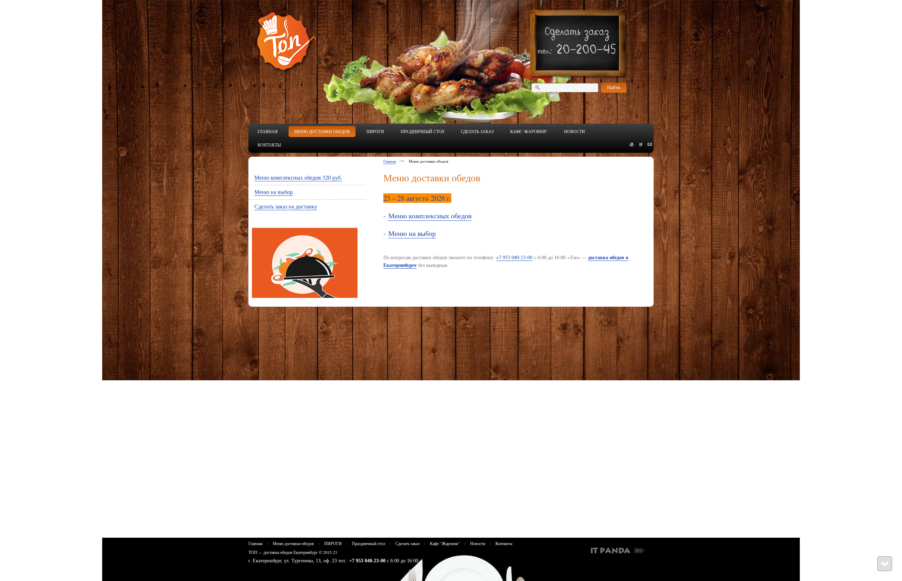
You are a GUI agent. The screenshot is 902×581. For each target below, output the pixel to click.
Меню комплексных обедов (429, 215)
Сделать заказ (407, 543)
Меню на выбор (412, 233)
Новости (477, 543)
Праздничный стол (368, 543)
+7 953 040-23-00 (514, 257)
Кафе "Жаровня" (445, 543)
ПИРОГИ (333, 543)
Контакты (503, 543)
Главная (389, 161)
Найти (613, 87)
